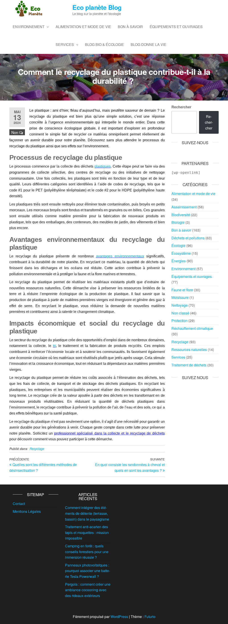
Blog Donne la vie (148, 44)
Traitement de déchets (188, 364)
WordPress (119, 616)
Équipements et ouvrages (176, 26)
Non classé (180, 313)
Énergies (178, 260)
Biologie (178, 222)
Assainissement (184, 206)
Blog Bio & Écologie (104, 44)
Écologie (178, 245)
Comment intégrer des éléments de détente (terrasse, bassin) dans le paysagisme (87, 513)
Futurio (150, 616)
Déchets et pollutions (188, 237)
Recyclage (37, 448)
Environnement (29, 26)
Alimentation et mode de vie (83, 26)
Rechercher (181, 106)
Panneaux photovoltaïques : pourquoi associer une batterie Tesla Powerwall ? (87, 570)
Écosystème (181, 253)
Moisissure (180, 297)
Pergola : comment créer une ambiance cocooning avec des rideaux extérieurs (87, 590)
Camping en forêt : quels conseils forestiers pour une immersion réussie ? (86, 551)
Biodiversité (180, 214)
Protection (179, 320)
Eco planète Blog (96, 7)
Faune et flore (182, 289)
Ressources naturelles (189, 349)
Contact (19, 503)
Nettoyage (179, 305)
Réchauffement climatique (192, 328)
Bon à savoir (130, 26)
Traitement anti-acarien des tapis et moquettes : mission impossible (87, 532)
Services (65, 44)
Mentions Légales (27, 511)
